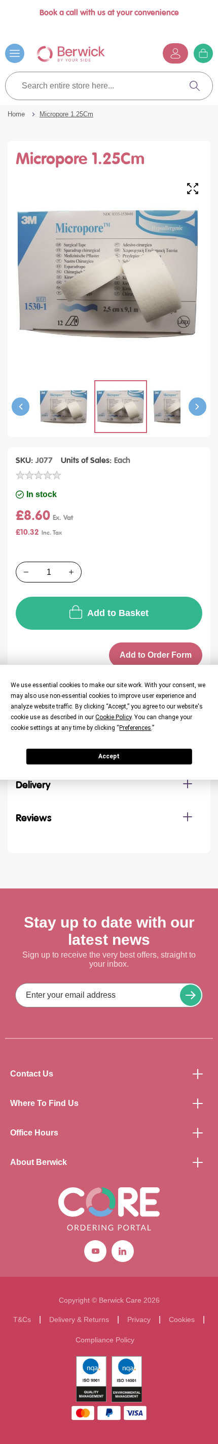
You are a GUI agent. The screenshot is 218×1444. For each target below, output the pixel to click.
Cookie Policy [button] (113, 717)
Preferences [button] (135, 727)
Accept (109, 756)
